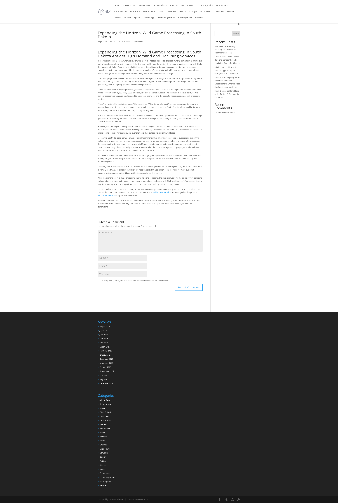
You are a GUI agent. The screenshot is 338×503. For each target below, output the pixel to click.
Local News (205, 12)
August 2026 (105, 326)
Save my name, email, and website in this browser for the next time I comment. (135, 280)
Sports (137, 18)
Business (191, 5)
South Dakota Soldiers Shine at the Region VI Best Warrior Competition (227, 94)
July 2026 (103, 330)
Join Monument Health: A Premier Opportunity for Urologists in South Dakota (226, 70)
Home (116, 5)
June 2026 (104, 334)
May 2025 (104, 379)
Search (236, 33)
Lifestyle (193, 12)
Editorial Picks (120, 12)
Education (135, 12)
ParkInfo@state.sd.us (107, 195)
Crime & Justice (206, 5)
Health (182, 12)
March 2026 (105, 347)
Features (172, 12)
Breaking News (177, 5)
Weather (199, 18)
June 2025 (104, 375)
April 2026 (104, 342)
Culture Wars (222, 5)
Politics (117, 18)
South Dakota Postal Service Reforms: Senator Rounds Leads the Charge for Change (227, 59)
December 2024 (106, 383)
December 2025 (106, 359)
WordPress (142, 499)
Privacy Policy (129, 5)
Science (127, 18)
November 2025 (106, 363)
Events (161, 12)
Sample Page (144, 5)
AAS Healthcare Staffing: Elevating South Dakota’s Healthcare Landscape (225, 49)
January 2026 (105, 355)
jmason (103, 41)
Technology (149, 18)
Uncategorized (185, 18)
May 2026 (104, 338)
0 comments (137, 41)
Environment (149, 12)
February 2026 (106, 350)
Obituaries (219, 12)
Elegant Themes (117, 499)
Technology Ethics (166, 18)
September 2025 (107, 371)
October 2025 (105, 367)
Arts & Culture (160, 5)
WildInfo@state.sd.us (162, 192)
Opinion (230, 12)
